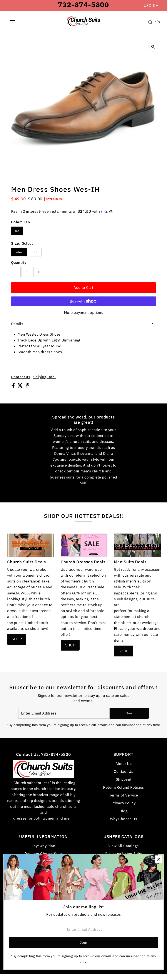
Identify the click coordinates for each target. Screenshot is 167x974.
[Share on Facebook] (13, 386)
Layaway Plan (43, 845)
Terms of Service (123, 795)
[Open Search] (150, 22)
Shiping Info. (44, 377)
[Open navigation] (25, 22)
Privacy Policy (123, 803)
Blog (124, 811)
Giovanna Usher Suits (123, 853)
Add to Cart (83, 287)
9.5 (35, 252)
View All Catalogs (123, 845)
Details (17, 323)
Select (19, 252)
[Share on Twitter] (20, 386)
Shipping (123, 779)
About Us (123, 763)
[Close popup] (158, 859)
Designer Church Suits (43, 853)
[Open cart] (157, 22)
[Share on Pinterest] (27, 386)
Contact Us (123, 771)
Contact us (20, 377)
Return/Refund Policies (123, 787)
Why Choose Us (123, 819)
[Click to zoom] (153, 47)
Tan (17, 231)
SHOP (17, 639)
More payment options (83, 312)
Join (129, 713)
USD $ (149, 5)
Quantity (18, 262)
